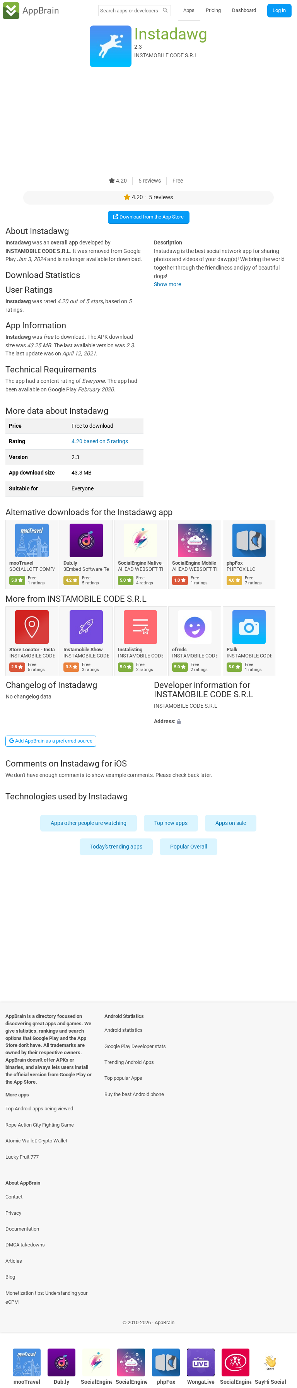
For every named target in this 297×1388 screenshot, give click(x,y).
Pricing (213, 10)
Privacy (13, 1213)
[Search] (165, 10)
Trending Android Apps (129, 1062)
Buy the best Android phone (134, 1094)
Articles (13, 1261)
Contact (13, 1197)
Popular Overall (188, 846)
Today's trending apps (116, 846)
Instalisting (130, 649)
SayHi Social (270, 1382)
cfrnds (179, 649)
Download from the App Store (151, 217)
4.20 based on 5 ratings (100, 441)
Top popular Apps (123, 1078)
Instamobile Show (83, 649)
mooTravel (21, 563)
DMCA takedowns (25, 1245)
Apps (189, 10)
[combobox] (129, 10)
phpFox (235, 563)
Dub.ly (71, 563)
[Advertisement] (148, 122)
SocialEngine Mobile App (235, 1382)
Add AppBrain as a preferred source (53, 741)
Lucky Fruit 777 (22, 1157)
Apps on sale (231, 822)
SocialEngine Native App (140, 563)
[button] (223, 721)
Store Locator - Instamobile (32, 649)
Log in (279, 10)
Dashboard (244, 10)
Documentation (22, 1229)
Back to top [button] (280, 1324)
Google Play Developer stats (135, 1046)
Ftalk (232, 649)
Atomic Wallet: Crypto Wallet (36, 1141)
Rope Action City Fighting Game (39, 1125)
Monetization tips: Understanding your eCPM (46, 1297)
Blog (10, 1277)
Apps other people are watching (89, 822)
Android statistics (123, 1030)
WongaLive (201, 1382)
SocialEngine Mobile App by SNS (195, 563)
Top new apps (171, 822)
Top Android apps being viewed (39, 1108)
